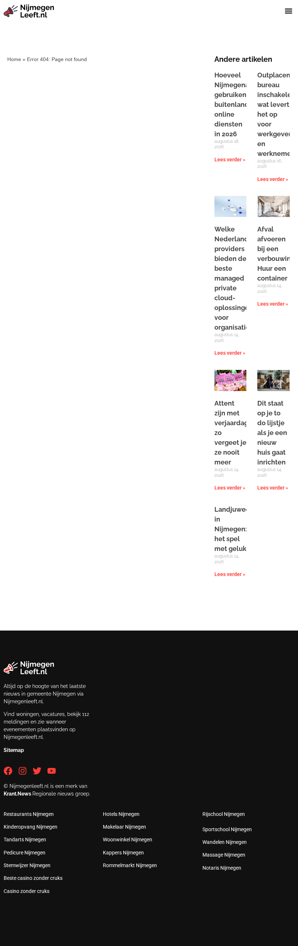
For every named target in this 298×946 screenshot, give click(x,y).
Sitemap (14, 750)
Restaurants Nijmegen (29, 814)
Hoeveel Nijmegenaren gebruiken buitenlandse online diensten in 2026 (236, 104)
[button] (288, 11)
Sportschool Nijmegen (227, 829)
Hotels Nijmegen (121, 814)
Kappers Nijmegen (123, 853)
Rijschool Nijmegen (223, 814)
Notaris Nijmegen (221, 868)
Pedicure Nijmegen (24, 853)
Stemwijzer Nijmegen (27, 865)
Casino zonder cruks (26, 891)
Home (14, 59)
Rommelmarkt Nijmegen (130, 865)
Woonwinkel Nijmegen (127, 839)
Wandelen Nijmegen (224, 842)
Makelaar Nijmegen (124, 827)
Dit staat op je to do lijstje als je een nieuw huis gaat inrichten (272, 432)
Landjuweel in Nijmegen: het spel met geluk (233, 529)
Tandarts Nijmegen (25, 839)
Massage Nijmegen (223, 855)
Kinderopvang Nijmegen (30, 827)
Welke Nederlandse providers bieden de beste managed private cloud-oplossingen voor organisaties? (235, 278)
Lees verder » (229, 159)
